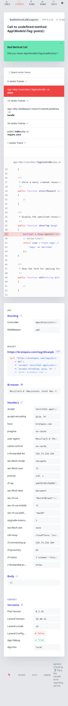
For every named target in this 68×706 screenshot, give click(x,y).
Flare (59, 670)
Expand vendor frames (21, 72)
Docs (34, 675)
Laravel (47, 675)
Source (21, 675)
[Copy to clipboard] (57, 322)
